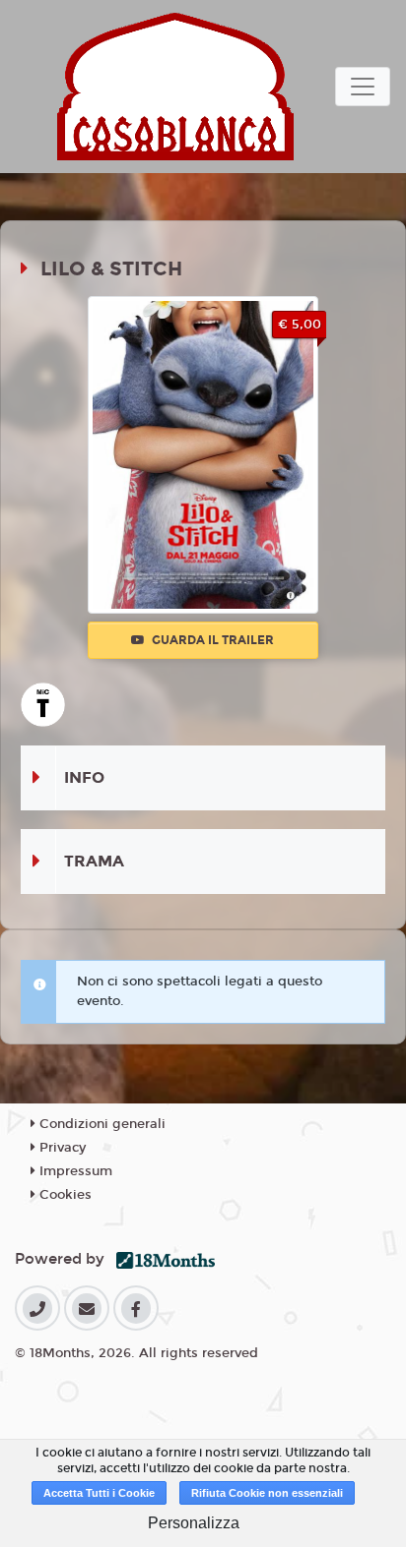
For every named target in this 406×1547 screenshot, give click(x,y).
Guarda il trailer (211, 640)
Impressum (73, 1171)
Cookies (63, 1195)
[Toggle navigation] (362, 86)
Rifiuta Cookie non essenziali (267, 1493)
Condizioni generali (100, 1124)
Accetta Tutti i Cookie (99, 1493)
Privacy (60, 1148)
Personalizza (193, 1523)
